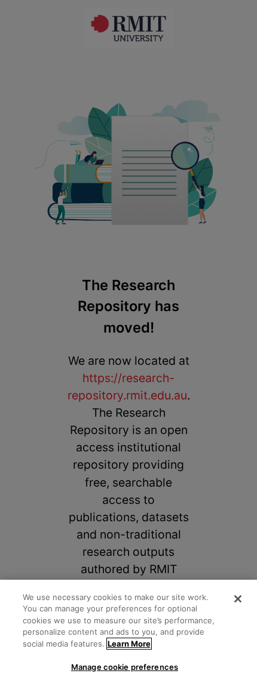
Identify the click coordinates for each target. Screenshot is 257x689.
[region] (128, 634)
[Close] (238, 599)
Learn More (129, 643)
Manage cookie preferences (124, 667)
